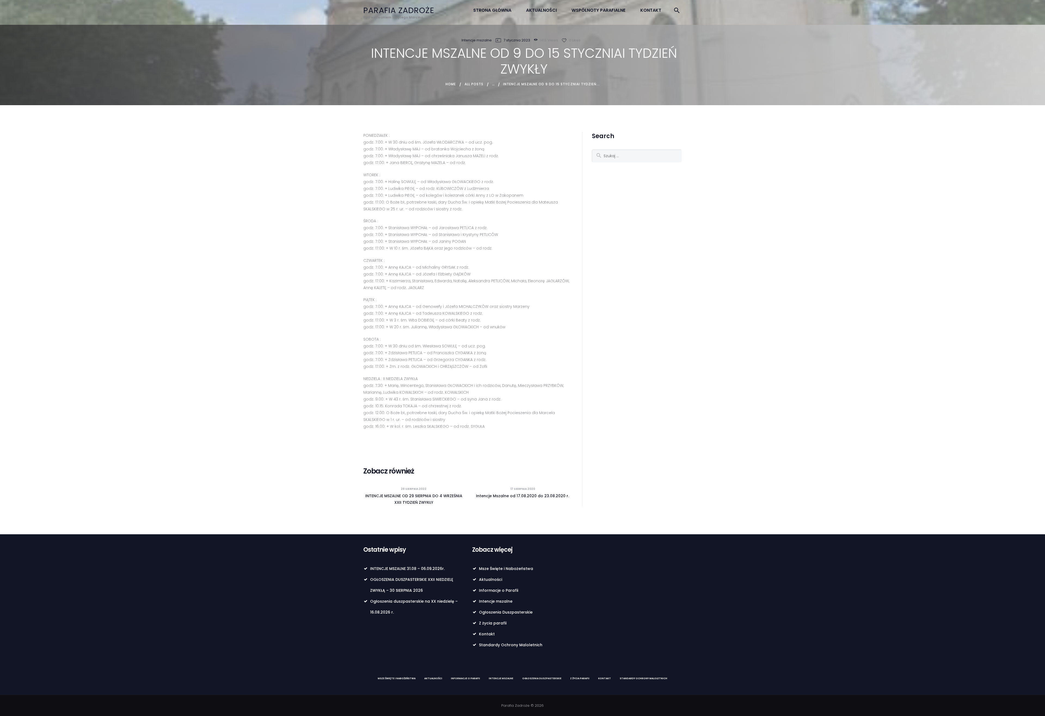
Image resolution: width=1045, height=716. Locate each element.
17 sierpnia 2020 (522, 489)
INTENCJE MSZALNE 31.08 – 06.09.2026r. (407, 568)
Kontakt (487, 634)
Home (450, 84)
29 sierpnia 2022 (413, 489)
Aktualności (490, 579)
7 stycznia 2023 (516, 40)
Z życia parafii (492, 623)
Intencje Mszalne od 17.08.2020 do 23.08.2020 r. (522, 496)
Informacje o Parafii (498, 590)
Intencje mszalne (477, 40)
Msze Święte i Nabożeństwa (506, 568)
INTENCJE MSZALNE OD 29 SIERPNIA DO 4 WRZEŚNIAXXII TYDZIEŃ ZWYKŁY (413, 499)
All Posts (474, 84)
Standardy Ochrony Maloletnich (510, 645)
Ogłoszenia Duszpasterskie (506, 612)
